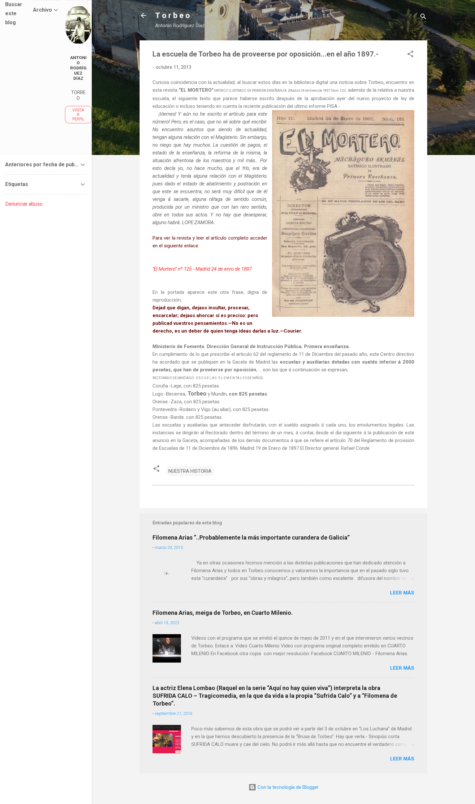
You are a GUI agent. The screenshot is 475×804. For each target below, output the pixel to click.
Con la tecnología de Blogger (287, 787)
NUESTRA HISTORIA (189, 471)
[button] (410, 55)
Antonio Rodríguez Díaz (78, 68)
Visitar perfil (78, 114)
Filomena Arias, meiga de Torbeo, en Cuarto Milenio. (223, 612)
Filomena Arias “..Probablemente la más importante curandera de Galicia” (251, 537)
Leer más (402, 593)
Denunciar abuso (24, 204)
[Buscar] (423, 17)
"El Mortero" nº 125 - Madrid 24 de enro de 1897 (202, 269)
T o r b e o (172, 15)
